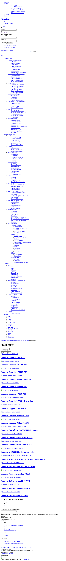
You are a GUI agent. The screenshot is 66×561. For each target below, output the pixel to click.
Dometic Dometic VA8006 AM (14, 386)
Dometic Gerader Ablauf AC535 (15, 416)
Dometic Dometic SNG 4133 (13, 357)
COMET (10, 325)
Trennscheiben (18, 243)
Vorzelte (13, 206)
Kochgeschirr (14, 305)
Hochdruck (14, 97)
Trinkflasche (14, 285)
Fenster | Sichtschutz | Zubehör (16, 191)
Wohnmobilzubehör (9, 134)
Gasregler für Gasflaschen (18, 88)
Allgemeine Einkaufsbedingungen (13, 525)
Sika (9, 334)
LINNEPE (10, 330)
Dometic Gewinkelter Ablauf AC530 (16, 437)
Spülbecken (14, 179)
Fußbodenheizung (16, 137)
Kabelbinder (17, 248)
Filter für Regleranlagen (17, 111)
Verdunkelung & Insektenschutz (19, 196)
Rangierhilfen (14, 211)
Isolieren (16, 229)
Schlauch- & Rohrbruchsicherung (20, 126)
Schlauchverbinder (16, 120)
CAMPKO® (11, 322)
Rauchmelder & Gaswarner (18, 217)
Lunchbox (14, 290)
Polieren (16, 239)
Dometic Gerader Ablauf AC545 (15, 423)
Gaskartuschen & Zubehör (18, 310)
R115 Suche (14, 5)
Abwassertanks (15, 171)
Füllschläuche (14, 95)
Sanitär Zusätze (15, 166)
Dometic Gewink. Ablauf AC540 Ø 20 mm (19, 430)
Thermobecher (15, 283)
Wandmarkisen (15, 202)
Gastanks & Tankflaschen (14, 60)
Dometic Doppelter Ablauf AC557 (15, 408)
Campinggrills (15, 297)
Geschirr (13, 300)
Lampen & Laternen (16, 276)
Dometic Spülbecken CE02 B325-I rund (18, 466)
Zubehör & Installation (17, 145)
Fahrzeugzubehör (12, 209)
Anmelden (9, 42)
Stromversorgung (12, 152)
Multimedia (11, 183)
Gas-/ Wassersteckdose (17, 80)
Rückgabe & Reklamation (18, 11)
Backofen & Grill (15, 180)
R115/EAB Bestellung (17, 6)
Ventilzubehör (15, 71)
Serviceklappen (15, 197)
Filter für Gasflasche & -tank (18, 112)
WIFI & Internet (15, 188)
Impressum (7, 526)
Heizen (9, 135)
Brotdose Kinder (15, 291)
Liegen (13, 271)
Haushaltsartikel (15, 302)
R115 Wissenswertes (16, 8)
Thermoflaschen (15, 287)
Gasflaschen (14, 64)
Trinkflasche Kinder (16, 288)
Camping (6, 263)
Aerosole (16, 259)
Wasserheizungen (15, 143)
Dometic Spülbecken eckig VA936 (15, 481)
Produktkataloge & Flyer (21, 262)
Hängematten (14, 274)
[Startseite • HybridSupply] (5, 19)
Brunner (10, 319)
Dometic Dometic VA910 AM (13, 394)
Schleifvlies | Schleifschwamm (22, 242)
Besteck (13, 296)
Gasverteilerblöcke (16, 103)
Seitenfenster (14, 194)
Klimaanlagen (15, 148)
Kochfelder (14, 177)
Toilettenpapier (15, 168)
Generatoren (14, 154)
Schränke (13, 270)
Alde (9, 316)
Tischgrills (17, 299)
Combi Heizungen (16, 138)
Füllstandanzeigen (16, 174)
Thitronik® (11, 337)
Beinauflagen (14, 273)
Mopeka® (10, 331)
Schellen (16, 250)
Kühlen (10, 146)
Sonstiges (13, 132)
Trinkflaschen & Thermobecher (16, 280)
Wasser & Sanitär (12, 162)
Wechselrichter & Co (16, 158)
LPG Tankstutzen (16, 75)
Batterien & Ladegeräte (17, 157)
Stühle (12, 266)
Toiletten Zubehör (16, 165)
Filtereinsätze (14, 117)
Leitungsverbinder (16, 121)
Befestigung (14, 246)
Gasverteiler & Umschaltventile (16, 101)
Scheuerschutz (18, 254)
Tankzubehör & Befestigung (18, 72)
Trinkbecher (14, 282)
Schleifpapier (18, 236)
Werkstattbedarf (15, 257)
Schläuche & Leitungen (14, 94)
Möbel (9, 265)
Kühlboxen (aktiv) (16, 313)
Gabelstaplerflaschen (16, 66)
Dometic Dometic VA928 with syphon (17, 401)
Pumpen (13, 172)
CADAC (10, 320)
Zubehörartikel (18, 233)
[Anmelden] (1, 513)
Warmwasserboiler (16, 142)
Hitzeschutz (17, 256)
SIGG (9, 333)
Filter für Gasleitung (16, 114)
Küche (9, 175)
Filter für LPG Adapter (17, 115)
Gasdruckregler (12, 83)
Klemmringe (14, 125)
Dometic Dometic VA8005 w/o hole (16, 379)
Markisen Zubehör (16, 205)
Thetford (10, 336)
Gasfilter (10, 109)
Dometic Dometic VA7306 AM (14, 365)
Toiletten (13, 163)
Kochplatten (14, 307)
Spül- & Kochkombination (18, 182)
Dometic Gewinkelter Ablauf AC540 (16, 445)
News (5, 16)
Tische (13, 268)
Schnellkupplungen (16, 129)
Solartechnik (14, 155)
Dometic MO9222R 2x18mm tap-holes (17, 452)
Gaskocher (14, 308)
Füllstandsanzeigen (16, 69)
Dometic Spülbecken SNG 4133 (14, 495)
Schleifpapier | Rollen (20, 237)
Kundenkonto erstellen (10, 45)
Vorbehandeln (18, 226)
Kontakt (6, 2)
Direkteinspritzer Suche (17, 10)
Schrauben (17, 251)
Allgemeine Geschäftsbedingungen (13, 543)
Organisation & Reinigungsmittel (20, 219)
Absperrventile (15, 106)
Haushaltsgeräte (15, 303)
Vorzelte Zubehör (15, 208)
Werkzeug (17, 260)
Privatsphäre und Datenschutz (12, 541)
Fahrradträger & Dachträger (18, 220)
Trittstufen (13, 222)
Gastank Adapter (15, 77)
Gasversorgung (8, 58)
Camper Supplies (8, 23)
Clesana (10, 324)
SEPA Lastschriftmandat (17, 13)
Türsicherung (14, 216)
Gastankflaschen (15, 63)
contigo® (10, 327)
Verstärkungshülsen (16, 131)
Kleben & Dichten (16, 225)
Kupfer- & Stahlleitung (17, 100)
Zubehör (13, 160)
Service (6, 3)
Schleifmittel (14, 234)
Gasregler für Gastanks (17, 86)
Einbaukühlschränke (16, 149)
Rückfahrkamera (15, 189)
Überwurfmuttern (15, 128)
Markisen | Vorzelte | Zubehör (16, 200)
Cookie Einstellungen (10, 530)
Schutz (13, 253)
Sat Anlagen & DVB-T (17, 185)
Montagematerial (12, 118)
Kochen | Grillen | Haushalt (15, 294)
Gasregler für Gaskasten (17, 84)
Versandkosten (25, 559)
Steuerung (13, 212)
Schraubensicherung (19, 231)
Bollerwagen (14, 277)
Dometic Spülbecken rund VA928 (15, 488)
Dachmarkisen (15, 203)
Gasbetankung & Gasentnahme (16, 74)
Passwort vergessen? (9, 47)
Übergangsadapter (16, 123)
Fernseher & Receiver (17, 186)
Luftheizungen (15, 140)
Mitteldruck (14, 98)
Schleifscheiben (18, 240)
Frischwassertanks (16, 169)
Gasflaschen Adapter (16, 78)
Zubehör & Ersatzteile (17, 81)
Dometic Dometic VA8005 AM (14, 372)
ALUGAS (10, 317)
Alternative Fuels (8, 22)
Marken (6, 314)
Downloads (7, 14)
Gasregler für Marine (16, 89)
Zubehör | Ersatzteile (16, 293)
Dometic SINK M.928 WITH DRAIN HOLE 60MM (23, 459)
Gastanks (13, 61)
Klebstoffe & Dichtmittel (21, 228)
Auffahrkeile (14, 214)
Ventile (13, 67)
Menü (2, 55)
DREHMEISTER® (13, 328)
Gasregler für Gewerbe (17, 91)
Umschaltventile (15, 104)
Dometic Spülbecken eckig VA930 (15, 474)
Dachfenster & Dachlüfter (18, 192)
